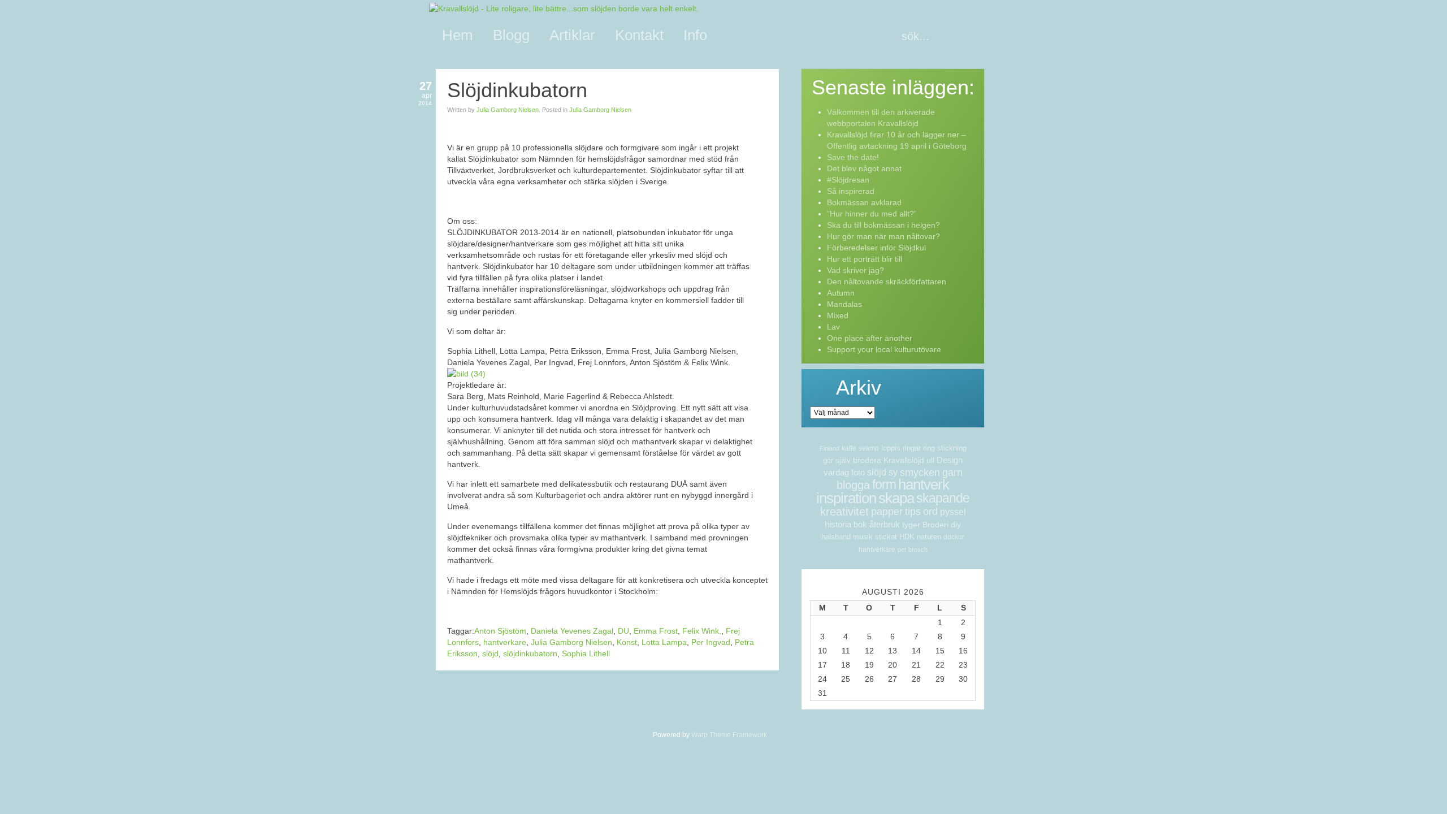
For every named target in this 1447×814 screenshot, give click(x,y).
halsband (836, 536)
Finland (829, 448)
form (884, 484)
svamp (869, 448)
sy (893, 472)
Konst (627, 642)
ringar (912, 448)
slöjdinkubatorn (530, 653)
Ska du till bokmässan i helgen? (883, 225)
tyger (911, 524)
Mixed (837, 315)
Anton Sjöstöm (500, 630)
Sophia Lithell (586, 653)
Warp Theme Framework (729, 735)
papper (887, 511)
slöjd (490, 653)
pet (902, 549)
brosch (918, 549)
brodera (867, 460)
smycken (920, 472)
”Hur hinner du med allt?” (872, 213)
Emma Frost (656, 630)
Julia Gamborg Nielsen (507, 109)
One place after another (869, 338)
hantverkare (504, 642)
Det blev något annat (864, 168)
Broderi (935, 524)
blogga (853, 485)
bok (860, 524)
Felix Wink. (701, 630)
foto (858, 472)
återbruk (884, 524)
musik (863, 536)
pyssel (953, 512)
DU (623, 630)
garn (952, 472)
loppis (890, 448)
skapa (896, 498)
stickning (952, 448)
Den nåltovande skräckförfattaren (886, 281)
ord (930, 511)
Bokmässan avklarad (864, 202)
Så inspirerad (850, 191)
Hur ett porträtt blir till (864, 258)
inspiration (846, 498)
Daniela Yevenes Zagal (572, 630)
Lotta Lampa (664, 642)
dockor (953, 537)
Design (950, 460)
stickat (886, 536)
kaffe (849, 448)
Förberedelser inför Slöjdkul (876, 247)
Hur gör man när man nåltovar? (883, 236)
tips (913, 511)
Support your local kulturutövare (884, 349)
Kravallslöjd (903, 460)
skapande (942, 498)
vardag (836, 472)
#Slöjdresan (848, 179)
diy (956, 524)
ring (929, 448)
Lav (833, 326)
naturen (929, 536)
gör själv (837, 460)
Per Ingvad (710, 642)
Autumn (841, 292)
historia (838, 524)
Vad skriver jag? (855, 270)
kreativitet (844, 511)
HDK (907, 536)
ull (930, 460)
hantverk (923, 484)
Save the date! (853, 157)
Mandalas (844, 304)
